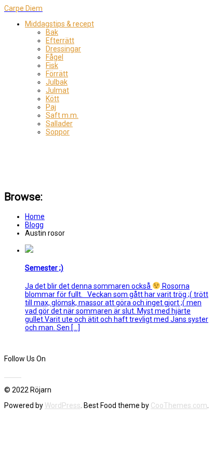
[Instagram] (20, 374)
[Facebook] (5, 374)
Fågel (54, 57)
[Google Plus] (18, 374)
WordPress (63, 405)
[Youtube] (12, 374)
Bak (52, 32)
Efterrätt (60, 40)
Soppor (58, 132)
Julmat (57, 90)
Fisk (52, 65)
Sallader (59, 123)
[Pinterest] (15, 374)
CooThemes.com (179, 405)
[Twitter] (8, 374)
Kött (52, 98)
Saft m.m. (62, 115)
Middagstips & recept (59, 24)
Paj (51, 107)
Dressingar (63, 49)
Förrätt (57, 74)
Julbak (57, 82)
